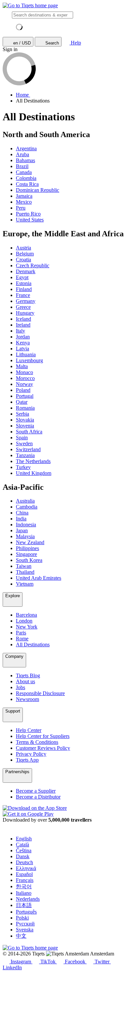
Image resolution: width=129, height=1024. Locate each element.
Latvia (22, 348)
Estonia (23, 283)
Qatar (21, 402)
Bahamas (25, 160)
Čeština (23, 850)
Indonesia (26, 524)
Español (24, 874)
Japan (22, 530)
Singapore (26, 554)
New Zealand (30, 542)
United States (30, 219)
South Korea (29, 560)
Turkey (23, 467)
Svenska (24, 929)
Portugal (24, 396)
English (24, 838)
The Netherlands (33, 461)
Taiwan (23, 566)
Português (26, 912)
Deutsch (24, 862)
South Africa (29, 431)
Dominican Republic (37, 190)
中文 (21, 936)
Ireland (23, 325)
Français (24, 880)
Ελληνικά (26, 868)
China (22, 512)
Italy (20, 331)
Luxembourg (29, 360)
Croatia (23, 259)
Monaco (24, 372)
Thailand (25, 572)
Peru (20, 208)
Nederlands (28, 899)
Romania (25, 408)
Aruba (22, 154)
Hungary (25, 313)
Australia (25, 501)
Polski (22, 918)
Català (22, 844)
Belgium (25, 253)
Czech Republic (32, 265)
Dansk (22, 856)
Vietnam (24, 584)
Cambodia (26, 507)
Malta (22, 366)
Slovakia (25, 420)
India (21, 518)
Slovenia (25, 425)
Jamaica (24, 196)
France (23, 295)
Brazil (22, 166)
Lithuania (26, 354)
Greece (23, 307)
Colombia (26, 178)
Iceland (23, 319)
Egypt (22, 277)
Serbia (22, 414)
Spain (22, 437)
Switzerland (28, 449)
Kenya (23, 342)
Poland (23, 390)
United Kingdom (33, 473)
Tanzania (25, 455)
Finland (24, 289)
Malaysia (25, 536)
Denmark (25, 271)
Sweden (24, 443)
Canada (24, 172)
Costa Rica (27, 184)
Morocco (25, 378)
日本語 (24, 905)
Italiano (23, 893)
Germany (25, 301)
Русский (25, 923)
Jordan (23, 336)
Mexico (24, 202)
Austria (23, 247)
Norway (24, 384)
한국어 (24, 886)
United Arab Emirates (38, 578)
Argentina (26, 148)
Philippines (27, 548)
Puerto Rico (28, 214)
